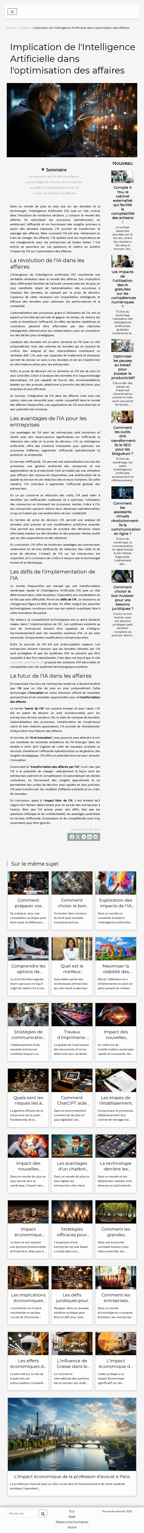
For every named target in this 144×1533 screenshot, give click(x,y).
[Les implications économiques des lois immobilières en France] (28, 1277)
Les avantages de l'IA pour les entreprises (54, 182)
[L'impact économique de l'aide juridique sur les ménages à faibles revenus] (115, 1343)
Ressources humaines (72, 1522)
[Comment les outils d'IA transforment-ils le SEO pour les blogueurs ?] (122, 417)
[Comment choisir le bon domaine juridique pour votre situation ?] (72, 882)
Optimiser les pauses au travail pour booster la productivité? (123, 367)
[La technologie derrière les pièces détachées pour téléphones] (115, 1145)
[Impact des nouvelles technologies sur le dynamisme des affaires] (28, 1145)
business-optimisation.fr (27, 662)
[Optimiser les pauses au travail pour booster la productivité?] (122, 345)
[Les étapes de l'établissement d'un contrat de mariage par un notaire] (115, 1080)
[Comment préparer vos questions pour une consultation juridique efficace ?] (28, 882)
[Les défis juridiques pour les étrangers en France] (72, 1277)
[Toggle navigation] (12, 11)
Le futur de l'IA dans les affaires (54, 193)
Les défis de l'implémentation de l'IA (54, 187)
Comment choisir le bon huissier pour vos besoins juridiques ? (122, 598)
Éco (72, 1511)
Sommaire (56, 169)
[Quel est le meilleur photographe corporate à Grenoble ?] (72, 948)
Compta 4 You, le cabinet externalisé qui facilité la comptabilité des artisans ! (122, 204)
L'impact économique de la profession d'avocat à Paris (72, 1476)
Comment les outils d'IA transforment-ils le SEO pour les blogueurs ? (123, 440)
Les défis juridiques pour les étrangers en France (72, 1303)
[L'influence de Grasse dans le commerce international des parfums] (72, 1343)
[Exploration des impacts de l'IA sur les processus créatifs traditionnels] (115, 882)
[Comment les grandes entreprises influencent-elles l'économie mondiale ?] (115, 1211)
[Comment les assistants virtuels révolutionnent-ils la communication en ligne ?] (122, 492)
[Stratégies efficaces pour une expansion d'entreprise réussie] (72, 1211)
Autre (24, 27)
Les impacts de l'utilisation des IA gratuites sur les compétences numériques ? (123, 288)
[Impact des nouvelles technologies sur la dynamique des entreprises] (115, 1014)
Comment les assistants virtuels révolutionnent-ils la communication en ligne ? (126, 518)
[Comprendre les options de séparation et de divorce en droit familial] (28, 948)
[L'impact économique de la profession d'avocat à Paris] (72, 1434)
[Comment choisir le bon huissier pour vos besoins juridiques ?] (122, 576)
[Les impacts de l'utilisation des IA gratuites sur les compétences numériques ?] (122, 261)
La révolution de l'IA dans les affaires (54, 176)
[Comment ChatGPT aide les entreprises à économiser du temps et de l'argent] (72, 1080)
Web (72, 1517)
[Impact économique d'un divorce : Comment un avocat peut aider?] (28, 1211)
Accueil (11, 27)
